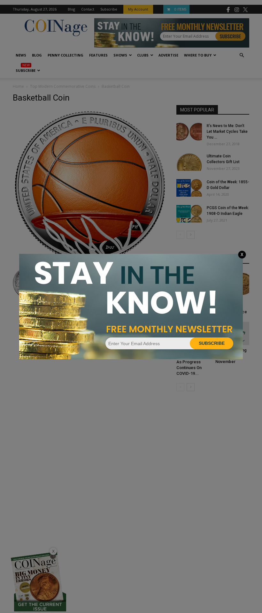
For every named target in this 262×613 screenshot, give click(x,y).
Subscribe (212, 343)
